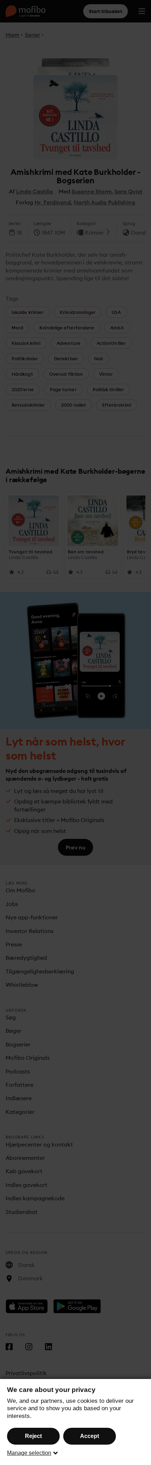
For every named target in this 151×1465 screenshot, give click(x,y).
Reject (33, 1436)
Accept (89, 1436)
